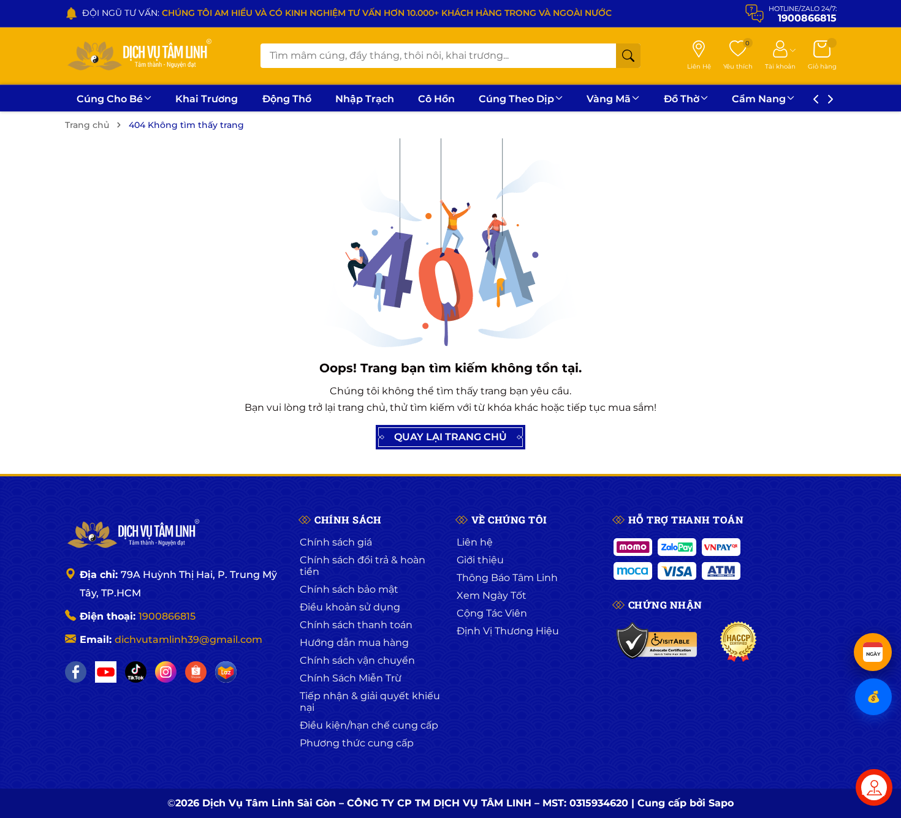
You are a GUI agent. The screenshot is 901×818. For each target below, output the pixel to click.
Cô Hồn (436, 99)
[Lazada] (226, 672)
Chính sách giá (336, 542)
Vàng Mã (609, 99)
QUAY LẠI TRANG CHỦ (450, 437)
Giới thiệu (480, 560)
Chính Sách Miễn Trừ (350, 678)
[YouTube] (105, 672)
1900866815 (167, 616)
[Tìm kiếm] (628, 55)
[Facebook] (75, 672)
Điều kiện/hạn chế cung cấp (369, 725)
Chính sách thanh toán (356, 625)
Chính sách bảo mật (349, 589)
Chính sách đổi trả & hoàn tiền (362, 565)
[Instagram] (166, 672)
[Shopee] (196, 672)
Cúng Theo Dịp (516, 99)
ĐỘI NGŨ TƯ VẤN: (347, 12)
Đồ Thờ (681, 99)
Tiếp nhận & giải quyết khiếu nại (370, 701)
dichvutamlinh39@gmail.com (188, 639)
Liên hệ (475, 542)
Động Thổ (286, 99)
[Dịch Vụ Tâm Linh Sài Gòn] (138, 56)
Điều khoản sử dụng (350, 607)
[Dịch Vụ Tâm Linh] (132, 534)
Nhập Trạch (364, 99)
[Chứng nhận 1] (657, 641)
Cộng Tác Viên (492, 613)
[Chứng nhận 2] (738, 641)
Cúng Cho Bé (110, 99)
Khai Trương (206, 99)
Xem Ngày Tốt (492, 595)
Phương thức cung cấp (357, 743)
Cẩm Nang (759, 99)
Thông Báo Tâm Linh (507, 577)
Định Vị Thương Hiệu (508, 631)
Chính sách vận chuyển (357, 660)
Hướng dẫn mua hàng (354, 642)
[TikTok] (135, 672)
